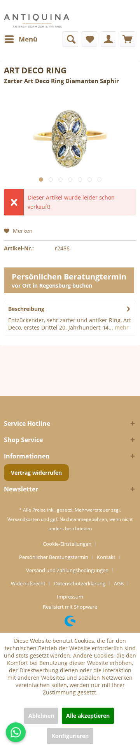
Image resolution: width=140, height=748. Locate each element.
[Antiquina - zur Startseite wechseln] (36, 21)
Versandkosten (23, 519)
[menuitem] (20, 39)
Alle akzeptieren (88, 715)
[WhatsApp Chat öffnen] (16, 732)
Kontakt (106, 557)
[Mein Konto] (108, 39)
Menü (28, 39)
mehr (121, 327)
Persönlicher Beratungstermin (53, 557)
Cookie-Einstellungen (67, 543)
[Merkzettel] (89, 39)
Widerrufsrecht (28, 583)
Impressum (70, 596)
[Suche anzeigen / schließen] (70, 39)
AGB (119, 583)
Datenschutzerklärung (79, 583)
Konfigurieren (70, 735)
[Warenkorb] (127, 39)
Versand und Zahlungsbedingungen (67, 570)
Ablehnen (41, 715)
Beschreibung (26, 308)
